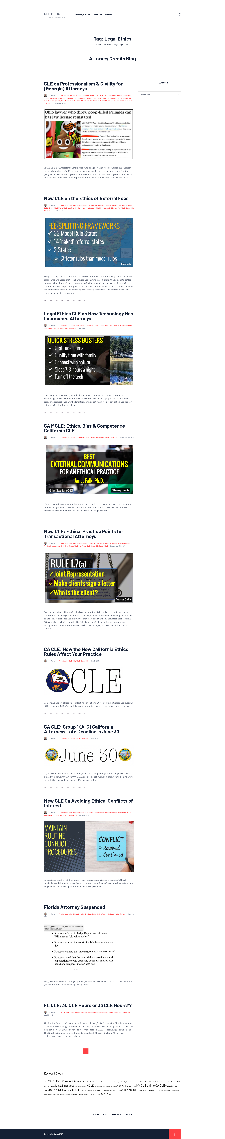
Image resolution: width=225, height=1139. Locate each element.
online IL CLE (72, 1090)
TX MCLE (111, 1094)
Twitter (122, 914)
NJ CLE (134, 1086)
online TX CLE (154, 1090)
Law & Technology (121, 325)
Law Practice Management (77, 208)
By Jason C (53, 95)
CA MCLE (90, 1082)
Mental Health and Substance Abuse (105, 1086)
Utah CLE (130, 101)
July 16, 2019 (95, 661)
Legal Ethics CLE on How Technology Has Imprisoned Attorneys (88, 316)
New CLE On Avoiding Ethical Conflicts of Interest (88, 803)
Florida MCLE (53, 208)
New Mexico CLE (67, 101)
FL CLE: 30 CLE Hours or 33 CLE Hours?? (88, 1005)
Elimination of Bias (97, 437)
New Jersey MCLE (54, 101)
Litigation (89, 98)
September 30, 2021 (117, 546)
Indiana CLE (72, 98)
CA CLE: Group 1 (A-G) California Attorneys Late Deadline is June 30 (81, 729)
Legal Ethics (82, 1086)
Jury (76, 1086)
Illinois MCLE (62, 98)
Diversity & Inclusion (133, 1082)
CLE (96, 95)
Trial (99, 1094)
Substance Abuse (58, 1094)
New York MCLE (79, 101)
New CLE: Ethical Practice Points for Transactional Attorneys (83, 533)
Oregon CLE (112, 101)
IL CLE (59, 1085)
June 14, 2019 (95, 738)
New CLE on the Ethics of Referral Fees (86, 198)
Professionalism (166, 1090)
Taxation (67, 1094)
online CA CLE (156, 1085)
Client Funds (93, 205)
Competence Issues (83, 437)
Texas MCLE (121, 101)
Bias (45, 1082)
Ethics (155, 1082)
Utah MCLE (48, 103)
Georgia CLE (53, 98)
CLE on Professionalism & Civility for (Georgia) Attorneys (83, 86)
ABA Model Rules (67, 205)
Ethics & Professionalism (107, 95)
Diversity (123, 1082)
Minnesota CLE (103, 98)
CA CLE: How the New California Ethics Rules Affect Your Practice (86, 651)
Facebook (105, 914)
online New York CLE (112, 1090)
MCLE (96, 98)
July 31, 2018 (48, 1015)
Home (98, 45)
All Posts (107, 44)
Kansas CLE (81, 98)
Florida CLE (174, 1082)
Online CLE (103, 101)
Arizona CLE (65, 95)
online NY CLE (129, 1090)
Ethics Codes (122, 95)
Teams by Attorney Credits (79, 1094)
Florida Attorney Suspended (74, 907)
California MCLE (88, 95)
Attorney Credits (76, 95)
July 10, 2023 (59, 210)
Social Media (114, 914)
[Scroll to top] (175, 1134)
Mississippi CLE (115, 98)
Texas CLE (94, 1094)
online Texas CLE (143, 1090)
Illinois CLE (69, 1085)
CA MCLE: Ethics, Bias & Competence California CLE (84, 428)
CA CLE (53, 1081)
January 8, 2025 (60, 103)
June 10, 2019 (84, 815)
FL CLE (168, 1081)
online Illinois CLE (86, 1090)
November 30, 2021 (127, 437)
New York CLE (124, 1085)
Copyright (117, 1082)
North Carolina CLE (92, 101)
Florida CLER (68, 1012)
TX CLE (104, 1094)
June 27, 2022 (84, 328)
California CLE (66, 1081)
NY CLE (141, 1085)
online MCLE (98, 1090)
